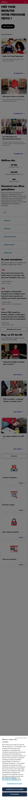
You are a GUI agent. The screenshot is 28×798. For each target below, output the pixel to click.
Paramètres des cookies (14, 783)
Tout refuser (14, 794)
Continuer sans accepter (21, 737)
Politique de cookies (9, 778)
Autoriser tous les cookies (14, 789)
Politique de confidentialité (11, 780)
